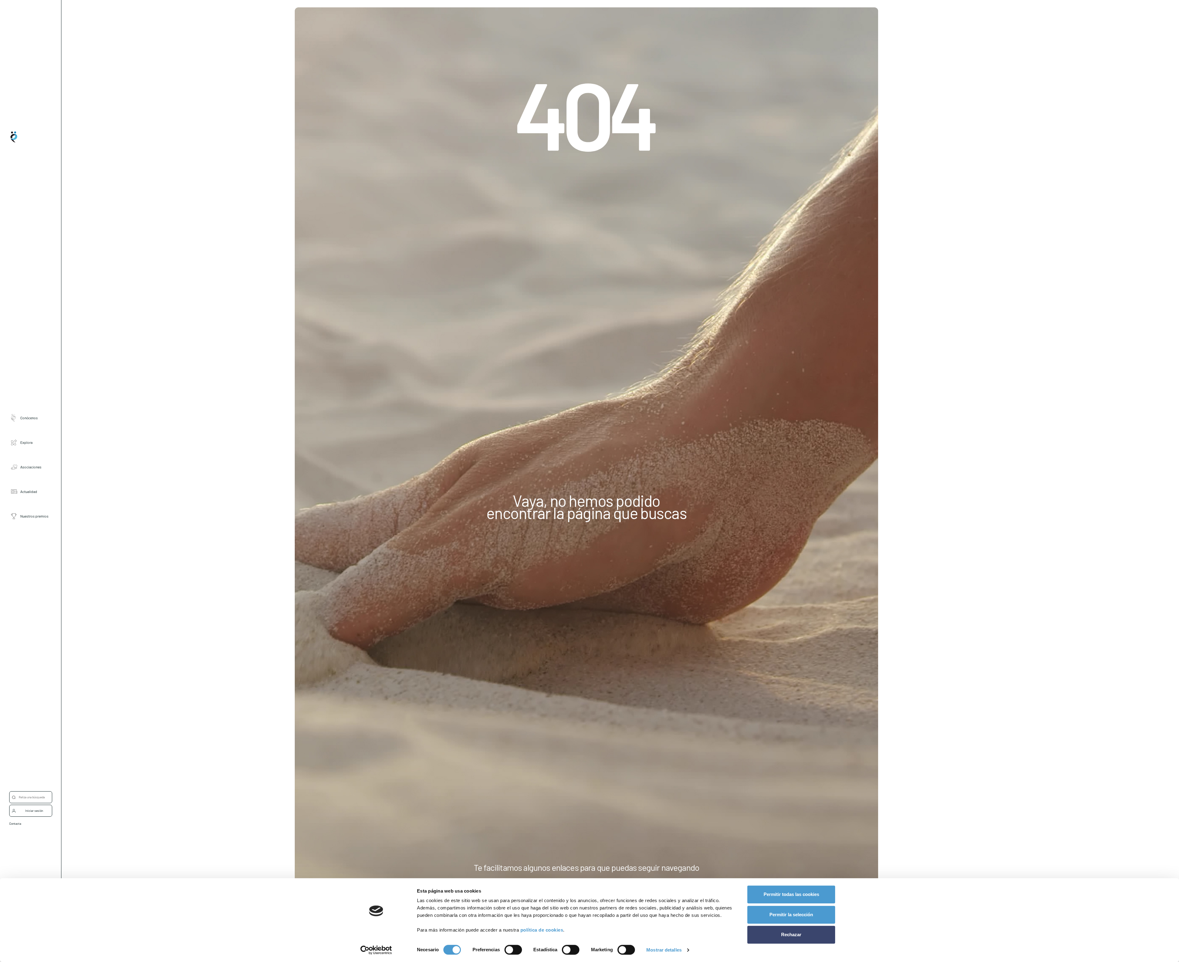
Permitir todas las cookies (791, 894)
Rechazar (791, 934)
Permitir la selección (791, 914)
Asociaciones (30, 466)
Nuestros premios (34, 516)
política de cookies (541, 930)
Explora (26, 442)
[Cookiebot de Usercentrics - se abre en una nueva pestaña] (376, 950)
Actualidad (28, 491)
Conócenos (29, 417)
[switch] (513, 950)
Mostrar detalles (664, 949)
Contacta (15, 823)
